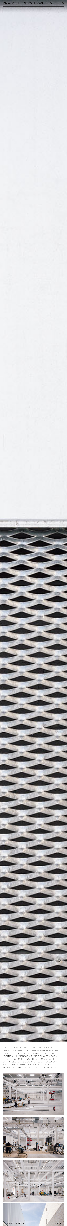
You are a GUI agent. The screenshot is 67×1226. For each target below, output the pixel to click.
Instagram (59, 1223)
